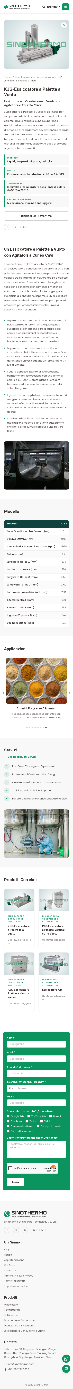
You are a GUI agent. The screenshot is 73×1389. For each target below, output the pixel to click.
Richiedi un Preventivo (36, 216)
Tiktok (47, 1121)
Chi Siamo (10, 1265)
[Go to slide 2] (29, 727)
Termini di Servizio (14, 1281)
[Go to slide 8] (46, 727)
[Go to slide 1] (27, 727)
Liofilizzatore (11, 1315)
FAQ (6, 1249)
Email (11, 1052)
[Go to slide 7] (43, 727)
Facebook (16, 1121)
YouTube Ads (38, 1116)
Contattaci (10, 1270)
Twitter (33, 1121)
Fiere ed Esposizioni (22, 1131)
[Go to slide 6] (40, 727)
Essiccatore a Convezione (19, 1320)
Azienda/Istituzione (19, 1067)
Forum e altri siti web (22, 1126)
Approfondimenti (14, 1260)
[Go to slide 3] (32, 727)
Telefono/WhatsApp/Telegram (26, 1082)
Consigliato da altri (51, 1126)
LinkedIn (57, 1116)
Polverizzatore (12, 1310)
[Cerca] (43, 6)
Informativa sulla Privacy (18, 1275)
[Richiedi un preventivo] (66, 1369)
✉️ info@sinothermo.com (19, 1364)
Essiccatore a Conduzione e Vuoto (24, 1331)
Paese (11, 1096)
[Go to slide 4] (35, 727)
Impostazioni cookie (16, 1286)
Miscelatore (11, 1304)
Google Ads (17, 1116)
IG (16, 1230)
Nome (11, 1037)
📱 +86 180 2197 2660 (16, 1369)
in (23, 227)
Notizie (8, 1254)
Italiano (53, 6)
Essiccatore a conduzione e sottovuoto (34, 77)
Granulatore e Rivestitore (19, 1325)
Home (7, 77)
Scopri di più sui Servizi (20, 756)
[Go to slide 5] (38, 727)
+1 (11, 1088)
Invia (15, 1182)
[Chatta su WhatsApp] (66, 1359)
